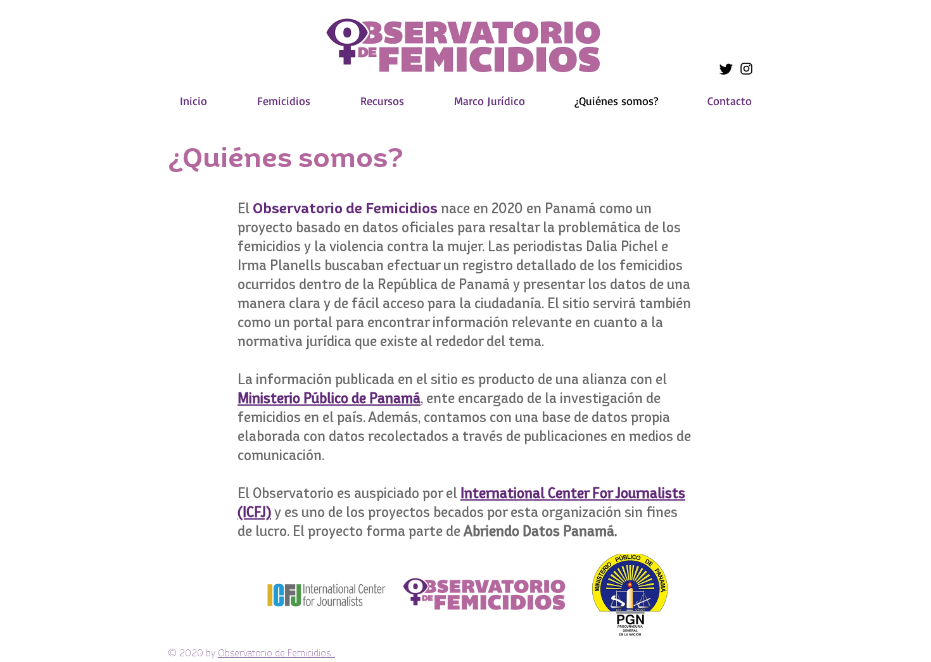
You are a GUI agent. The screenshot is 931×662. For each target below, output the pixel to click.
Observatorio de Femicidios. (276, 652)
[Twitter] (726, 69)
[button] (283, 101)
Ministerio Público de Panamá (329, 397)
